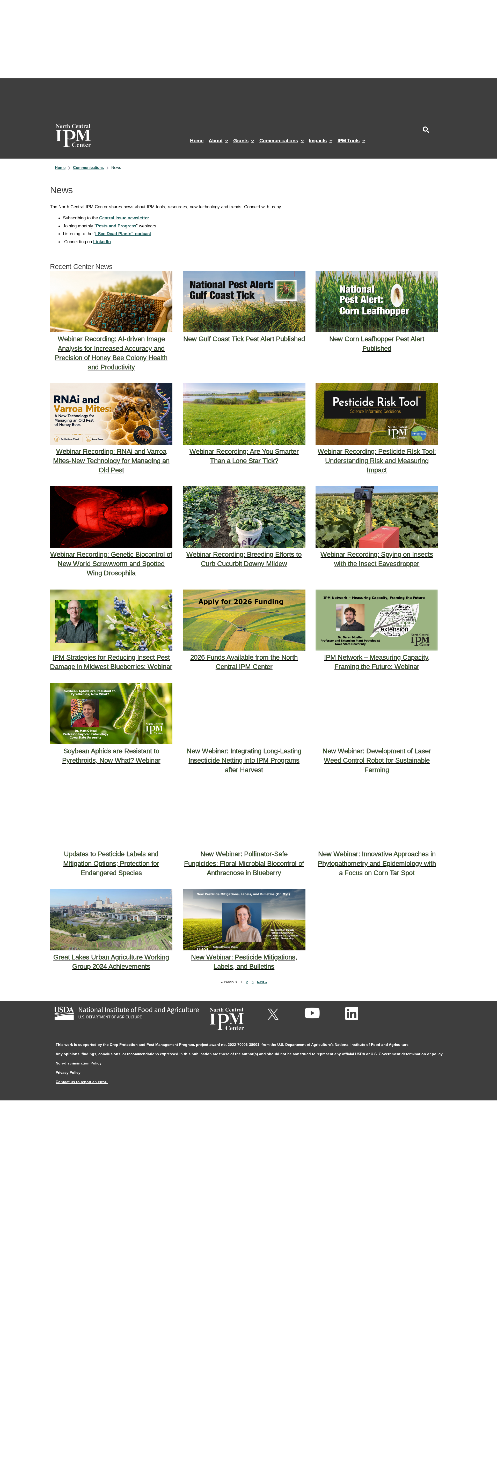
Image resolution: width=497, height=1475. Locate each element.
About (216, 140)
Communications (278, 140)
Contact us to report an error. (82, 1082)
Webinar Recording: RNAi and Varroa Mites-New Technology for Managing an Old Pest (111, 461)
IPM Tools (349, 140)
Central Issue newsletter (124, 217)
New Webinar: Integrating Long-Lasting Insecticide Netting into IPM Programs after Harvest (244, 760)
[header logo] (77, 135)
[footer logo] (226, 1019)
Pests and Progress (116, 225)
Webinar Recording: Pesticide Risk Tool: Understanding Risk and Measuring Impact (377, 461)
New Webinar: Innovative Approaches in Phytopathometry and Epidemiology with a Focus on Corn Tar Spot (377, 863)
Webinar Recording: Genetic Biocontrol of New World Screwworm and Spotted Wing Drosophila (111, 564)
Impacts (318, 140)
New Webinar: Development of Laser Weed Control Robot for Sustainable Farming (377, 760)
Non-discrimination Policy (78, 1063)
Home (196, 140)
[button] (426, 129)
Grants (240, 140)
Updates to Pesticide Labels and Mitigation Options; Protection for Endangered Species (111, 863)
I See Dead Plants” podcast (123, 233)
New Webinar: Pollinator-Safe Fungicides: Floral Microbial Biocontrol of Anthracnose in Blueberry (244, 863)
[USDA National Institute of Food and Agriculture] (126, 1013)
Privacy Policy (68, 1072)
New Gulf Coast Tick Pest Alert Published (244, 338)
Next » (262, 982)
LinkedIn (102, 241)
